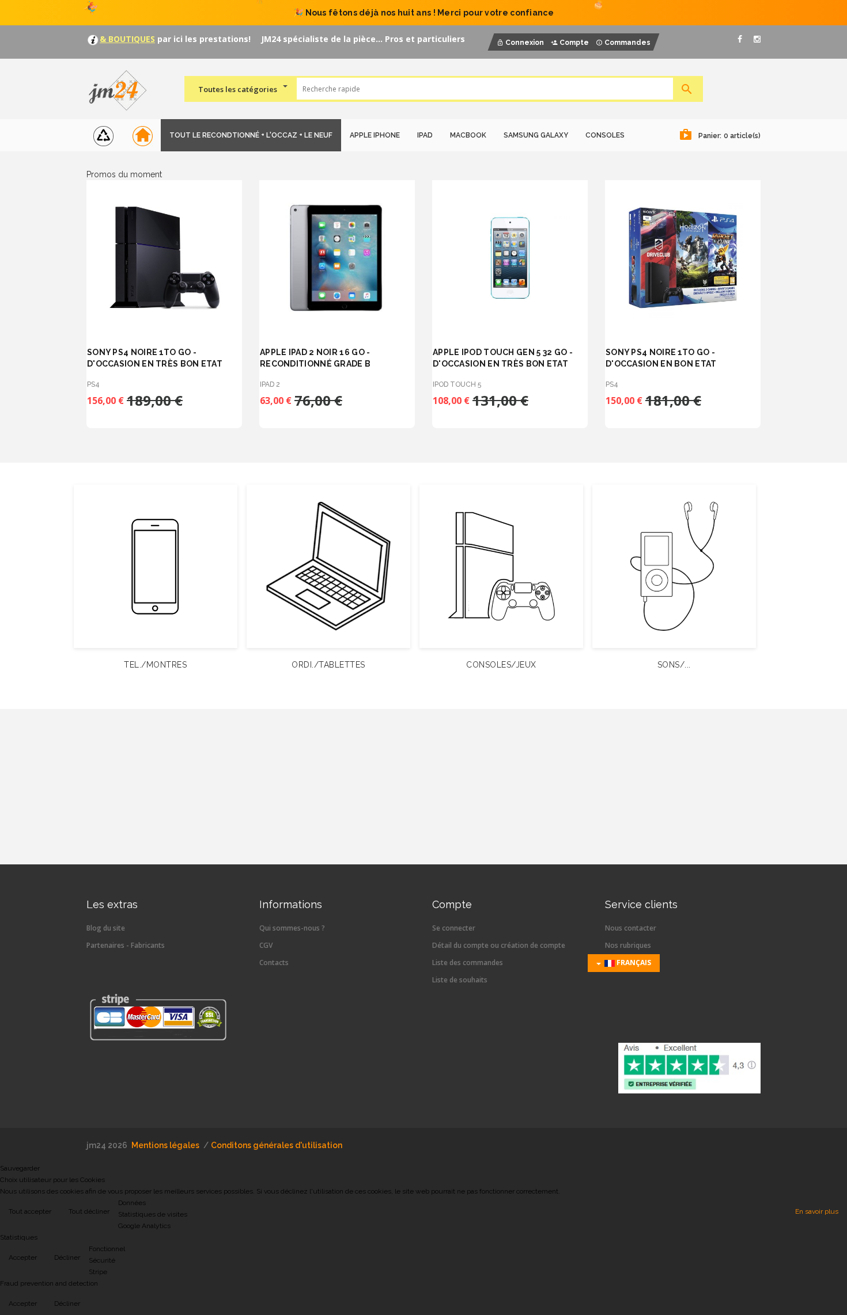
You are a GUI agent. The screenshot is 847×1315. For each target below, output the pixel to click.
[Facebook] (740, 39)
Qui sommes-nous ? (292, 928)
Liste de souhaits (459, 980)
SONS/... (674, 664)
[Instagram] (757, 39)
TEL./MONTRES (155, 664)
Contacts (274, 962)
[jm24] (122, 91)
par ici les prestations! (203, 38)
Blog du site (105, 928)
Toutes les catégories (237, 89)
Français (633, 962)
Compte (574, 43)
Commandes (627, 43)
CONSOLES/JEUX (501, 664)
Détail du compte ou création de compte (498, 945)
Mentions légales (165, 1145)
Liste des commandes (467, 962)
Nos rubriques (628, 945)
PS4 (93, 384)
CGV (266, 945)
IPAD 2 (270, 384)
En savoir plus (816, 1211)
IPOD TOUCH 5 (457, 384)
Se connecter (453, 928)
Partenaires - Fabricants (125, 945)
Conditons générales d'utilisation (276, 1145)
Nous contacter (630, 928)
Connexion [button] (524, 43)
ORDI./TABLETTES (328, 664)
